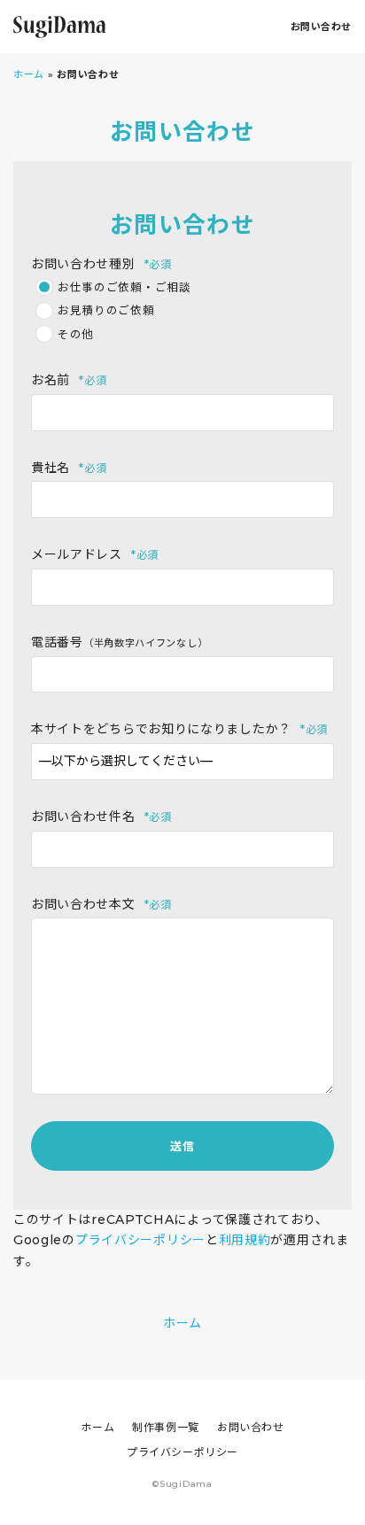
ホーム (28, 74)
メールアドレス (95, 554)
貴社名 (68, 468)
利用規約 (245, 1240)
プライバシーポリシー (140, 1240)
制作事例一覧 (165, 1427)
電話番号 (119, 642)
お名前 (68, 380)
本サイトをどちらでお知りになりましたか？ (179, 729)
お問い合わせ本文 (101, 904)
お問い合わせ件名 (101, 816)
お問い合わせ (321, 26)
